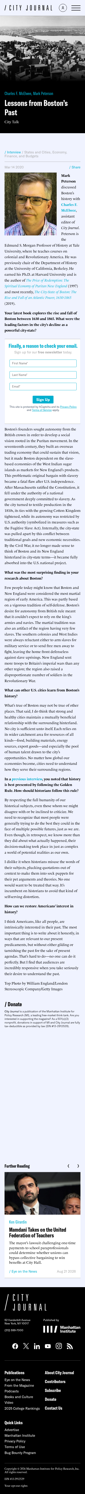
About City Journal (59, 1372)
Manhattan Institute (20, 1435)
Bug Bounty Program (20, 1453)
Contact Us (53, 1408)
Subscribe (53, 1390)
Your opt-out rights (16, 1485)
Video (9, 1402)
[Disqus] (42, 1094)
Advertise (12, 1430)
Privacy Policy (68, 406)
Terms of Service (42, 410)
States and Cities (37, 152)
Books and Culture (19, 1397)
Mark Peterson (43, 93)
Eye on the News (24, 1271)
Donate (15, 1004)
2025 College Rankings (22, 1408)
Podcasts (12, 1391)
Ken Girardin (18, 1222)
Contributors (55, 1381)
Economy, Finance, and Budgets (36, 154)
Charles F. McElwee (18, 93)
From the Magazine (19, 1385)
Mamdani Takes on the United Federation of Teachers (37, 1232)
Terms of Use (15, 1447)
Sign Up (43, 399)
